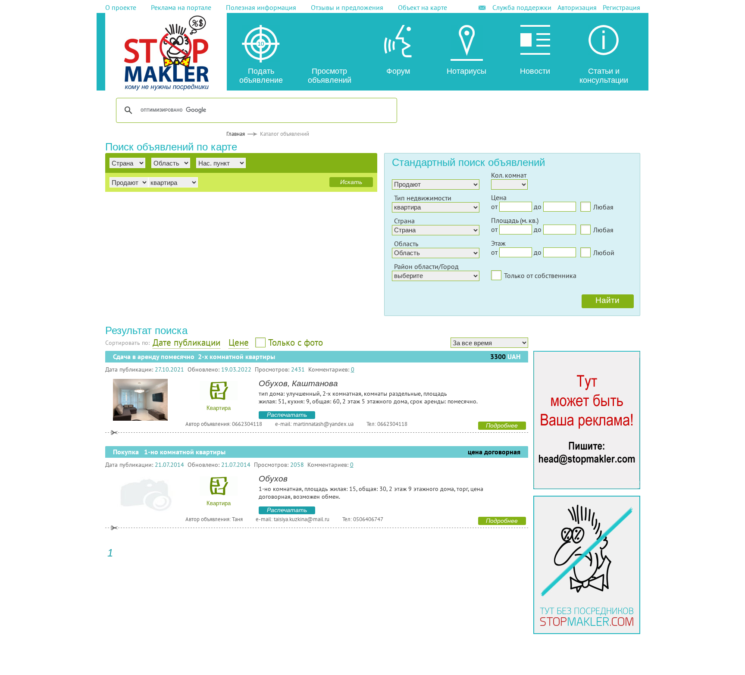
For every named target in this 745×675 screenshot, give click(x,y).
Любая (603, 207)
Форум (398, 71)
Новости (535, 71)
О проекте (120, 7)
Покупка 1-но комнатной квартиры (169, 452)
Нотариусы (466, 71)
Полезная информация (261, 7)
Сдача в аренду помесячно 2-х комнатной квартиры (194, 357)
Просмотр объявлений (329, 75)
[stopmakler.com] (586, 486)
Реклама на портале (181, 7)
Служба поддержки (521, 7)
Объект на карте (422, 7)
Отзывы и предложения (347, 7)
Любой (603, 252)
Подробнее (502, 425)
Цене (239, 342)
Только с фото (295, 342)
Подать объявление (261, 75)
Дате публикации (186, 342)
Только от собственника (540, 275)
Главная (235, 134)
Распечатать (287, 414)
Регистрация (621, 7)
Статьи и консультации (603, 75)
